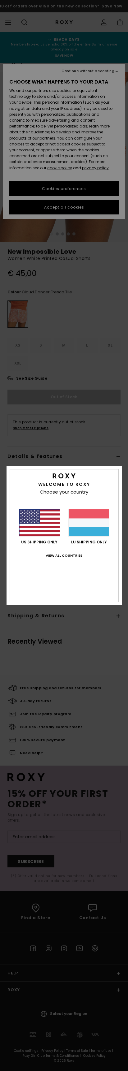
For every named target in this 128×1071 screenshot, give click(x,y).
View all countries (64, 555)
